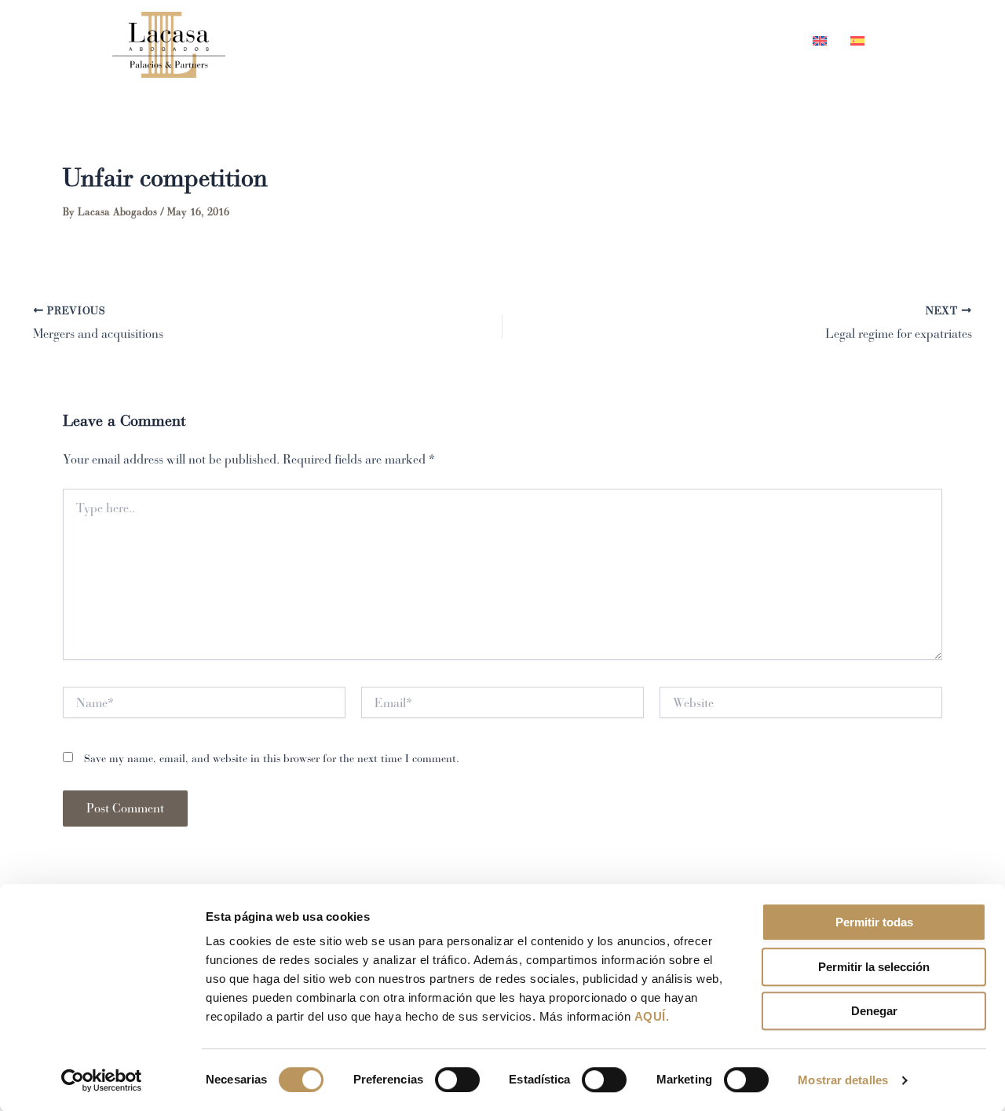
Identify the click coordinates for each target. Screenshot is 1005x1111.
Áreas (600, 41)
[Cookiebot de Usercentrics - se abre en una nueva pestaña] (101, 1080)
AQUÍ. (652, 1016)
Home (465, 41)
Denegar (874, 1011)
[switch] (457, 1079)
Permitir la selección (874, 967)
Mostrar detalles (843, 1080)
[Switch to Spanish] (851, 41)
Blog (684, 41)
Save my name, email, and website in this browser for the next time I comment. (271, 758)
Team (532, 41)
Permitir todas (874, 922)
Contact (757, 41)
